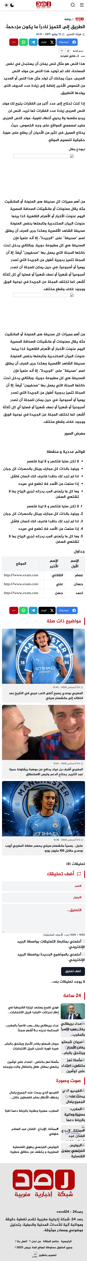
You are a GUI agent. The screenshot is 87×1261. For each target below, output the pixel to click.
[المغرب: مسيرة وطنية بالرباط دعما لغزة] (43, 1115)
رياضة (67, 19)
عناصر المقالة (51, 1241)
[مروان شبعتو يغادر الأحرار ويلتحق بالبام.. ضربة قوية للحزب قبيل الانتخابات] (43, 1048)
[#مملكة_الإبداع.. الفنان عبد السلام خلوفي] (43, 1133)
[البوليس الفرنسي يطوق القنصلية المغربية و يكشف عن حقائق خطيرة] (43, 1151)
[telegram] (33, 42)
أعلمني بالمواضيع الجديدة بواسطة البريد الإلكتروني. (51, 957)
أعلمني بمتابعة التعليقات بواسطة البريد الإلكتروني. (51, 944)
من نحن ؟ (35, 1241)
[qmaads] (43, 1184)
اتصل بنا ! (21, 1241)
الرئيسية (66, 1241)
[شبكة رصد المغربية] (44, 5)
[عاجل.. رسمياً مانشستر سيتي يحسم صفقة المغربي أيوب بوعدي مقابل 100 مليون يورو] (43, 818)
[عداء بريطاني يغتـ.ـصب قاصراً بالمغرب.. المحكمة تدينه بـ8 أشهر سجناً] (43, 1029)
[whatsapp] (23, 42)
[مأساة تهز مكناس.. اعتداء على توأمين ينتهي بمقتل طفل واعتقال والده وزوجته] (43, 1066)
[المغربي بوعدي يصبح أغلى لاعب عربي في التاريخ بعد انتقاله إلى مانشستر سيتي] (43, 666)
